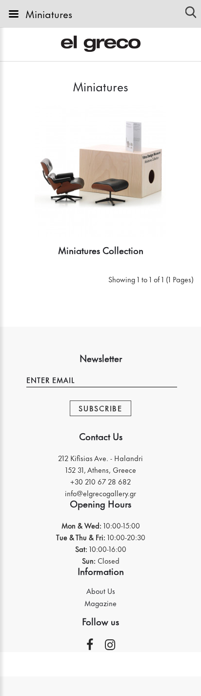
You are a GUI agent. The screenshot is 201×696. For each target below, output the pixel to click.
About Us (100, 591)
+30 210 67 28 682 (100, 481)
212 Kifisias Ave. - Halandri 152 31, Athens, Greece (100, 463)
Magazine (100, 603)
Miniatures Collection (100, 250)
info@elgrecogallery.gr (100, 493)
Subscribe (100, 408)
